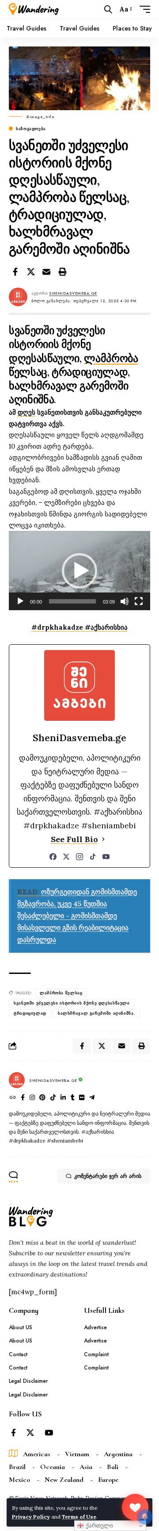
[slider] (72, 601)
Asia (86, 1466)
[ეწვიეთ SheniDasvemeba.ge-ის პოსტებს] (17, 1080)
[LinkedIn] (63, 1098)
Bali (112, 1466)
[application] (79, 570)
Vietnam (77, 1454)
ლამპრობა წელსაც (61, 993)
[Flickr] (81, 1098)
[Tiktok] (53, 1098)
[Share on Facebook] (15, 272)
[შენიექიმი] (135, 1507)
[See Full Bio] (103, 839)
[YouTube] (106, 856)
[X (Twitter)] (66, 856)
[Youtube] (48, 1433)
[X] (30, 1433)
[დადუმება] (124, 601)
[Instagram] (79, 856)
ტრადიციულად (30, 1013)
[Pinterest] (42, 1098)
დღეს (26, 412)
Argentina (118, 1454)
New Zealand (64, 1479)
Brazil (17, 1466)
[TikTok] (92, 856)
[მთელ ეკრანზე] (138, 601)
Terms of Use (79, 1516)
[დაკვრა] (20, 601)
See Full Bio (74, 839)
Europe (108, 1479)
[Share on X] (31, 272)
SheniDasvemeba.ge (73, 293)
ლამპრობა (111, 358)
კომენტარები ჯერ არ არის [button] (107, 1176)
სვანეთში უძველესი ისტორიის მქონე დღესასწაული (72, 1003)
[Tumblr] (73, 1098)
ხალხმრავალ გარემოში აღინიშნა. (96, 1013)
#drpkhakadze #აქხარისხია (79, 627)
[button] (108, 9)
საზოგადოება (31, 129)
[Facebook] (53, 856)
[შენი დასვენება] (34, 9)
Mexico (19, 1479)
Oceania (52, 1466)
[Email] (46, 272)
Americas (36, 1454)
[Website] (13, 1098)
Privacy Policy (31, 1516)
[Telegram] (91, 1098)
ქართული (98, 1525)
